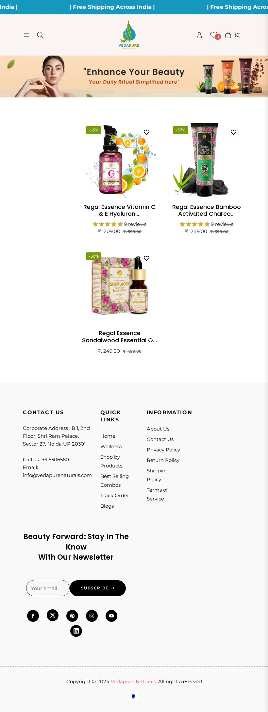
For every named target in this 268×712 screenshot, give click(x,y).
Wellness (111, 446)
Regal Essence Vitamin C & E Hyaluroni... (119, 210)
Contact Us (160, 439)
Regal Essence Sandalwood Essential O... (119, 337)
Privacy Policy (163, 450)
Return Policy (163, 460)
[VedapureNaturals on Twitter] (53, 615)
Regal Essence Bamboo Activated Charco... (206, 210)
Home (107, 436)
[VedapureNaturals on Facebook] (33, 616)
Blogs (107, 506)
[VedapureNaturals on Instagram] (92, 616)
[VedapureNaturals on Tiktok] (76, 631)
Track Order (114, 495)
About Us (158, 429)
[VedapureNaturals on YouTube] (111, 616)
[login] (199, 35)
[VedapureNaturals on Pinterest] (72, 616)
